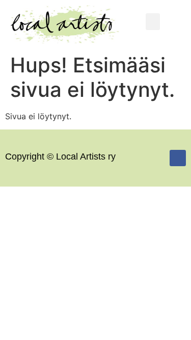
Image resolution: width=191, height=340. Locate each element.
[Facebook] (178, 158)
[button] (153, 21)
